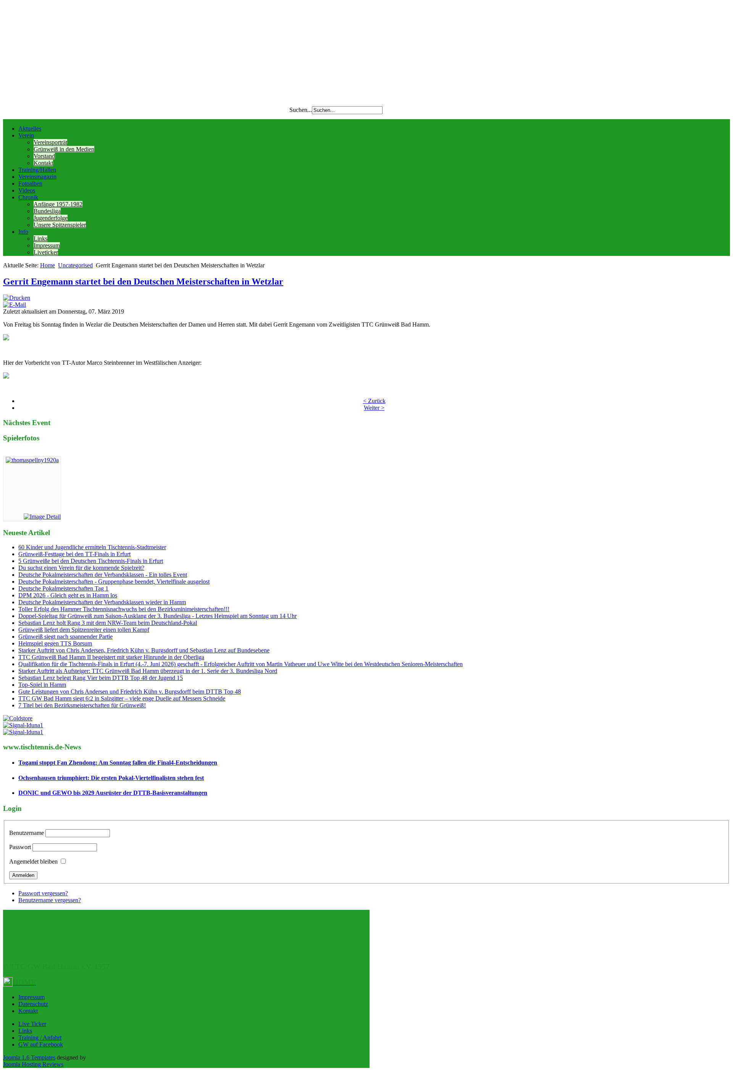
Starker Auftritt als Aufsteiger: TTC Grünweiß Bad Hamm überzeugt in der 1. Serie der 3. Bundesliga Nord (147, 671)
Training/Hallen (37, 170)
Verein (26, 135)
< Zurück (374, 401)
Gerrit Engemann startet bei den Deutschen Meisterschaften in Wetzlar (143, 281)
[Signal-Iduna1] (23, 725)
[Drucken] (16, 297)
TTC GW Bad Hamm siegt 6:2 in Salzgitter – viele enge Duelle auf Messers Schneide (121, 698)
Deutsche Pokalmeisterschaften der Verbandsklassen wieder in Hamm (102, 602)
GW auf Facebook (40, 1044)
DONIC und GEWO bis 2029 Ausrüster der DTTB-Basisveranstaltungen (112, 792)
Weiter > (374, 407)
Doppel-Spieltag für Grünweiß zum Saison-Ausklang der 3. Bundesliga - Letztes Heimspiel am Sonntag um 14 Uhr (157, 616)
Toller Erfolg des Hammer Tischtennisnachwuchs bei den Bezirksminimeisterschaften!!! (123, 609)
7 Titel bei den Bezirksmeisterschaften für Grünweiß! (82, 705)
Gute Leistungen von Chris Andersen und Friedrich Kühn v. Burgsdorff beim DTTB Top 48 (129, 691)
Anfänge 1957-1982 (58, 204)
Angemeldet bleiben (33, 861)
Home (47, 265)
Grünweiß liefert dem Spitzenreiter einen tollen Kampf (83, 629)
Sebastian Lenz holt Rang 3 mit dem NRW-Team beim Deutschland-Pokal (107, 623)
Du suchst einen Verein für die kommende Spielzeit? (81, 568)
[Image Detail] (42, 516)
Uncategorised (75, 265)
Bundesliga (47, 211)
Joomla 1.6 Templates (29, 1057)
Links (40, 238)
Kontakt (43, 163)
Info (23, 231)
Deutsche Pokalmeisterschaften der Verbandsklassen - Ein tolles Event (102, 574)
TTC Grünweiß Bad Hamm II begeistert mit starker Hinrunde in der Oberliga (111, 657)
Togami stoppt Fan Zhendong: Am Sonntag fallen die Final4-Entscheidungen (117, 762)
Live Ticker (32, 1024)
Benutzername (26, 833)
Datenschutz (33, 1004)
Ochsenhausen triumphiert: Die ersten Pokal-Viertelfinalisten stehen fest (111, 778)
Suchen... (300, 110)
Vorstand (44, 156)
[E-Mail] (14, 304)
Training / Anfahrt (39, 1037)
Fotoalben (30, 183)
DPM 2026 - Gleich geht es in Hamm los (67, 595)
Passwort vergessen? (43, 893)
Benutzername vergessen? (49, 900)
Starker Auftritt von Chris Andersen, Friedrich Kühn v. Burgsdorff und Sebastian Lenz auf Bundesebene (144, 650)
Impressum (47, 245)
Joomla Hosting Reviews (33, 1064)
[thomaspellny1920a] (32, 460)
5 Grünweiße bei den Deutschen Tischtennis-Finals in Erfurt (90, 561)
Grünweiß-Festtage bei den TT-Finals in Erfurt (74, 554)
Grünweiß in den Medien (64, 149)
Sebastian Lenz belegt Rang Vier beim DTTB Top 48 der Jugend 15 (100, 678)
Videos (26, 190)
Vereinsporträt (50, 142)
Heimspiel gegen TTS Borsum (55, 643)
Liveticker (46, 252)
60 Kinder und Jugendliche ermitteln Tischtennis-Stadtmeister (92, 547)
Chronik (28, 197)
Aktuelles (29, 128)
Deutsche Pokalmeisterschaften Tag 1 (63, 588)
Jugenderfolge (51, 218)
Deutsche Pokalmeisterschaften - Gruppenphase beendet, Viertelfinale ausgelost (114, 581)
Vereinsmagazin (37, 176)
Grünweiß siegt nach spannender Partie (65, 636)
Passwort (20, 847)
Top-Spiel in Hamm (42, 684)
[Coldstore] (17, 718)
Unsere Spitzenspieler (60, 225)
